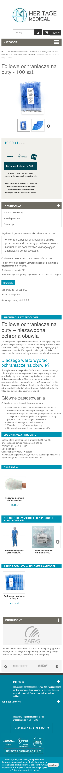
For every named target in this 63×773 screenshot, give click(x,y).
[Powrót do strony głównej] (2, 51)
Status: (4, 294)
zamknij (53, 765)
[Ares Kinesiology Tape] (43, 665)
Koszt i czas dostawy (13, 212)
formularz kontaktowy (30, 727)
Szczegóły (8, 282)
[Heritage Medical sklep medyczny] (31, 16)
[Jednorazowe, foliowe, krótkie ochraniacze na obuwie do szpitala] (23, 125)
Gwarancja (9, 224)
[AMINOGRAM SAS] (20, 665)
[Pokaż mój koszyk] (46, 32)
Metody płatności (12, 218)
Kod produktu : (8, 289)
